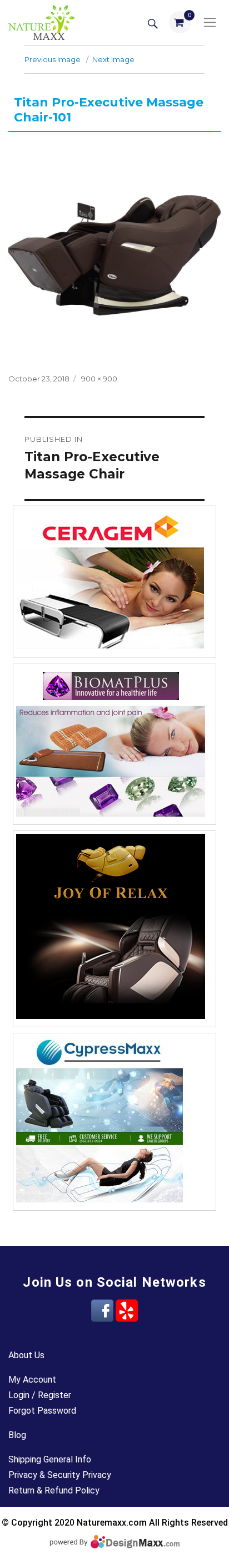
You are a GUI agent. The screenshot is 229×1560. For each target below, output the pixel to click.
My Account (32, 1379)
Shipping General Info (49, 1459)
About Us (26, 1355)
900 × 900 (99, 378)
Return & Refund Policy (53, 1490)
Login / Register (39, 1395)
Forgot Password (42, 1410)
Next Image (113, 59)
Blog (17, 1435)
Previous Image (52, 59)
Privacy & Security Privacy (59, 1475)
